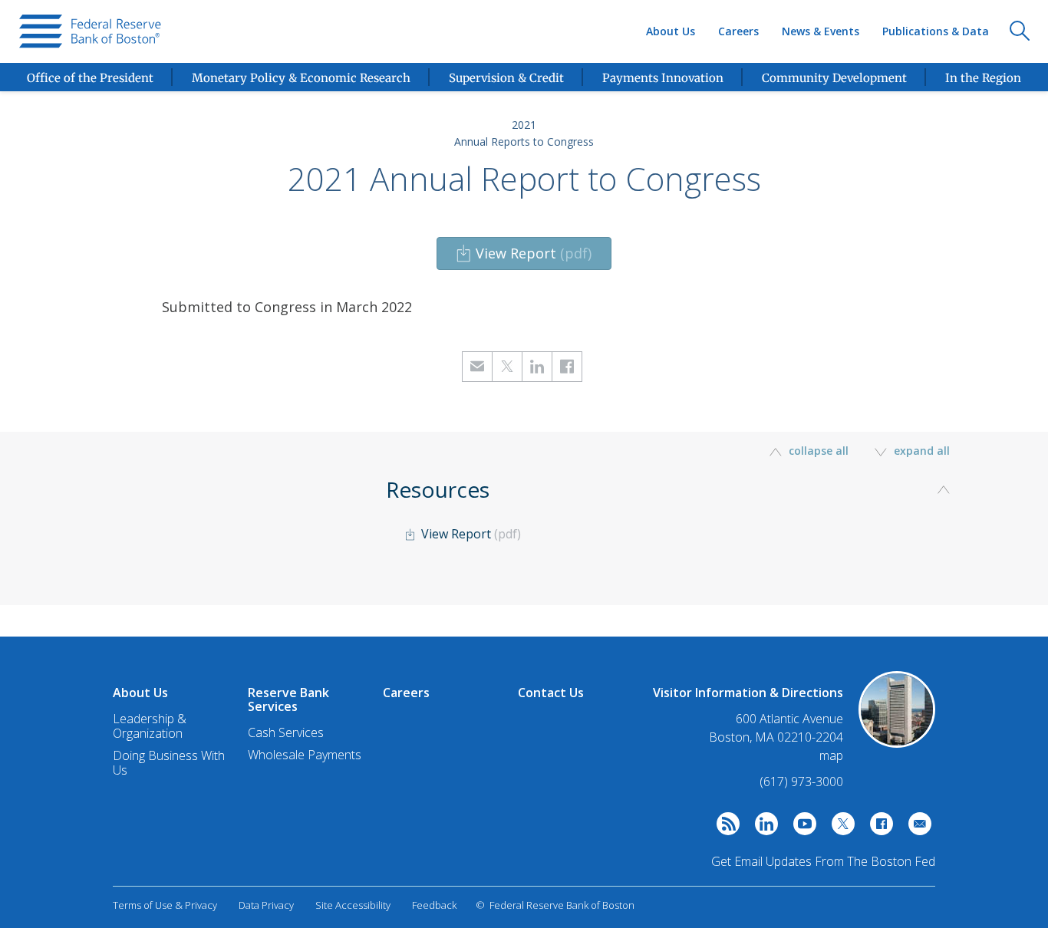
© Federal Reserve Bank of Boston (555, 905)
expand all (920, 450)
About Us (670, 31)
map (831, 755)
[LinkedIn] (762, 827)
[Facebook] (877, 827)
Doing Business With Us (169, 762)
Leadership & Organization (149, 726)
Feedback (434, 905)
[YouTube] (801, 827)
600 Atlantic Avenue (789, 719)
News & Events (820, 31)
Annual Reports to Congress (524, 141)
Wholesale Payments (304, 754)
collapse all (819, 450)
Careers (738, 31)
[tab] (673, 538)
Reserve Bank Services (288, 699)
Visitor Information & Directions (748, 692)
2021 (524, 124)
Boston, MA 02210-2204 (776, 737)
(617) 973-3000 (801, 781)
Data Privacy (266, 905)
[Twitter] (839, 827)
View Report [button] (534, 253)
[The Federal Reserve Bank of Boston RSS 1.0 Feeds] (724, 827)
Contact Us (551, 692)
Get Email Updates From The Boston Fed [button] (823, 861)
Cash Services (286, 732)
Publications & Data (935, 31)
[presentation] (90, 31)
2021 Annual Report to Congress (524, 179)
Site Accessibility (353, 905)
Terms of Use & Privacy (165, 905)
